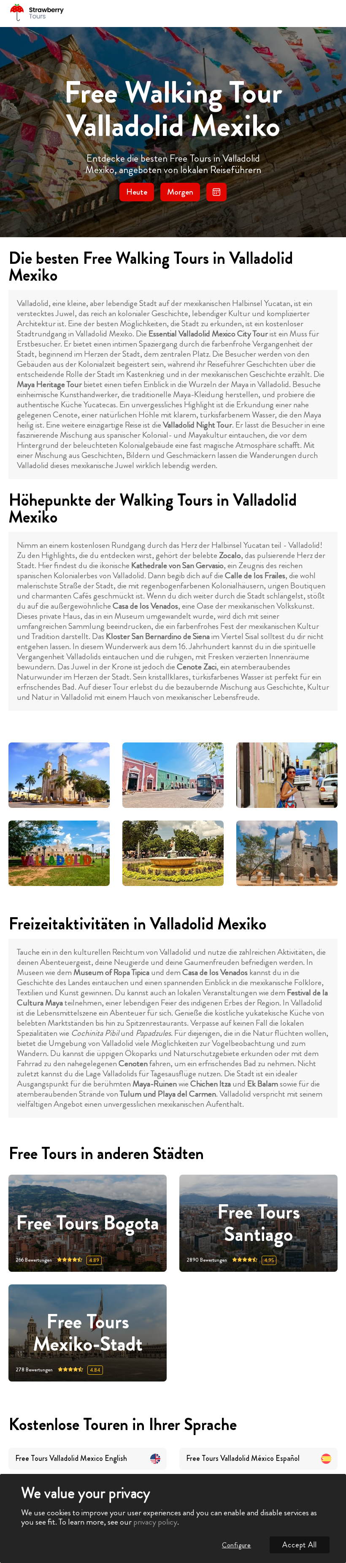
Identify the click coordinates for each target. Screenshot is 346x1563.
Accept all (299, 1544)
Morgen (180, 192)
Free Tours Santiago (258, 1223)
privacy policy (155, 1522)
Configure (236, 1545)
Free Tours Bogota (87, 1223)
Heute (136, 192)
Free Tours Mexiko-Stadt (88, 1333)
